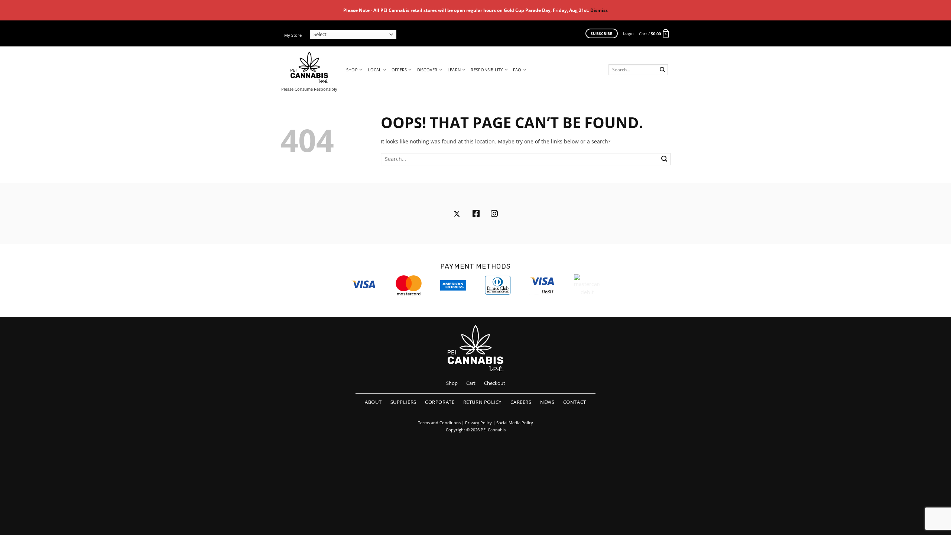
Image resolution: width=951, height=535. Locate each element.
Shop (352, 69)
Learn (454, 69)
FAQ (517, 69)
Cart (471, 383)
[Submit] (662, 69)
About (373, 402)
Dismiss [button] (599, 10)
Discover (427, 69)
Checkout (494, 383)
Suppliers (403, 402)
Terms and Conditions (439, 422)
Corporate (439, 402)
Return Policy (482, 402)
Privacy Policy (478, 422)
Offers (399, 69)
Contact (574, 402)
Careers (521, 402)
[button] (628, 33)
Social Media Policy (514, 422)
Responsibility (487, 69)
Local (374, 69)
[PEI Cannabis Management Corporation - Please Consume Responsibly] (309, 67)
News (547, 402)
